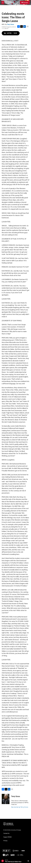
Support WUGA (7, 837)
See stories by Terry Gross (19, 807)
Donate (25, 2)
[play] (3, 861)
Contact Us (6, 833)
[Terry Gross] (5, 799)
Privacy (5, 840)
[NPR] (6, 850)
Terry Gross (10, 24)
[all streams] (28, 861)
